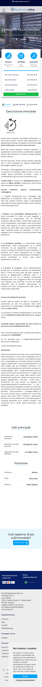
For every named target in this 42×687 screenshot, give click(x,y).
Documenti (33, 104)
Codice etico (6, 656)
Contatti (4, 625)
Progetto (7, 104)
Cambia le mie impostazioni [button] (25, 680)
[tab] (6, 105)
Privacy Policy (6, 647)
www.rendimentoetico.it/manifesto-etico (16, 384)
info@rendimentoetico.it (21, 1)
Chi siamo (4, 619)
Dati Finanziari (20, 104)
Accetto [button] (25, 676)
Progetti (4, 638)
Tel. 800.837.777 (7, 609)
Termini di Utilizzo (7, 653)
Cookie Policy (6, 650)
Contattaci (19, 542)
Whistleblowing (7, 628)
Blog (3, 622)
